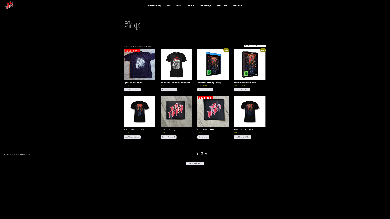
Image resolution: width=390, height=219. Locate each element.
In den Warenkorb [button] (205, 90)
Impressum (7, 154)
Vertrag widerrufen (195, 163)
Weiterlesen (203, 137)
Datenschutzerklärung (22, 154)
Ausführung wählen (132, 90)
